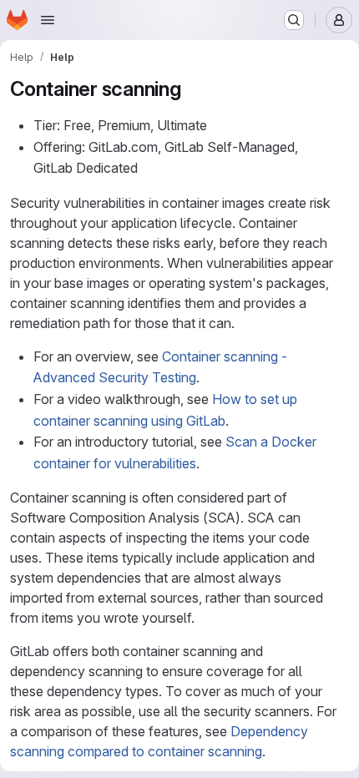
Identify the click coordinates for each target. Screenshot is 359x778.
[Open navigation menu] (47, 20)
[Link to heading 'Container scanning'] (192, 89)
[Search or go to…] (294, 20)
